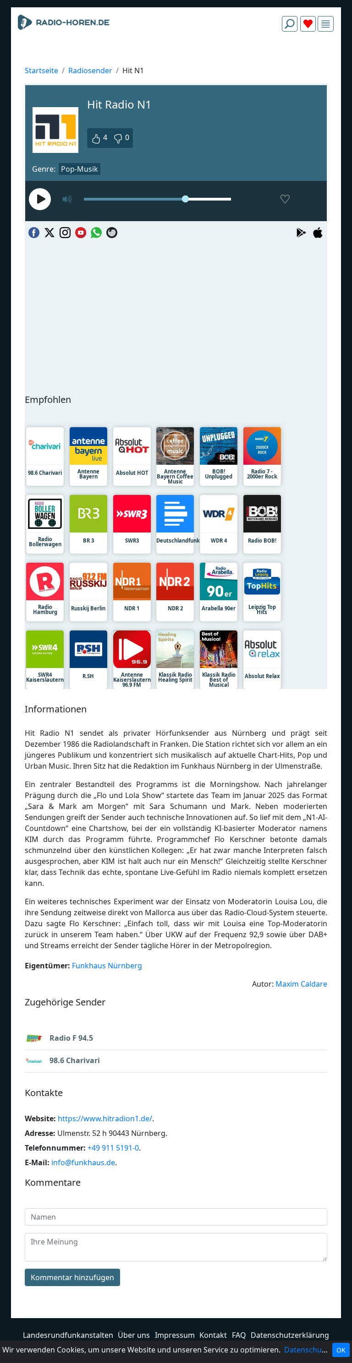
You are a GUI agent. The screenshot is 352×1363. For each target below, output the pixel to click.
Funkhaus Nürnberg (107, 966)
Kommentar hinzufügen (72, 1277)
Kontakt (213, 1335)
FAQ (239, 1335)
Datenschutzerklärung (290, 1335)
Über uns (134, 1335)
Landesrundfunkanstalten (68, 1335)
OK (341, 1350)
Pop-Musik (79, 169)
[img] (326, 24)
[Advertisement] (176, 60)
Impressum (175, 1335)
